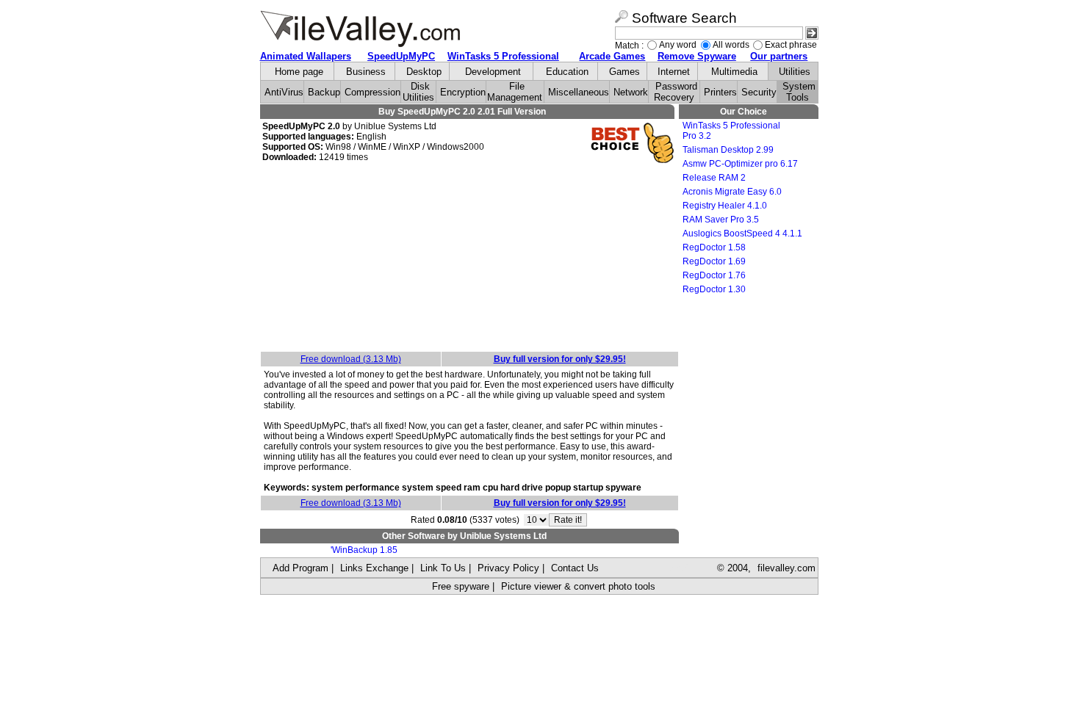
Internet (674, 71)
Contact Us (575, 567)
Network (630, 92)
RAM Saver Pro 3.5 (721, 219)
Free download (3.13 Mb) (350, 359)
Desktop (424, 71)
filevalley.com (786, 567)
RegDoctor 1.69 (714, 261)
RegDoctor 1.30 (714, 289)
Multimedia (734, 71)
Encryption (463, 92)
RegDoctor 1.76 (714, 275)
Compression (372, 92)
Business (366, 71)
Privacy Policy (508, 567)
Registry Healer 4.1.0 (725, 205)
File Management (514, 92)
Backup (324, 92)
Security (759, 92)
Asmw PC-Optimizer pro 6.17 (740, 164)
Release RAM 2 (714, 178)
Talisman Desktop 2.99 (728, 150)
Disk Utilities (418, 92)
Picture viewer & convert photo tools (578, 586)
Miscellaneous (578, 92)
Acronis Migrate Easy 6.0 (732, 192)
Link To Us (443, 567)
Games (624, 71)
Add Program (300, 567)
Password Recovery (675, 92)
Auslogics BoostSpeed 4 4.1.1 (742, 233)
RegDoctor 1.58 (714, 247)
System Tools (799, 92)
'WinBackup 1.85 (364, 550)
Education (567, 71)
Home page (299, 71)
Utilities (794, 71)
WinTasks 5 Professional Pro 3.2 (731, 130)
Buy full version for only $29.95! (560, 359)
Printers (720, 92)
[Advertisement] (469, 259)
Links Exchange (374, 567)
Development (493, 71)
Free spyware (460, 586)
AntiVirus (283, 92)
